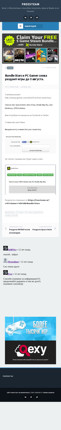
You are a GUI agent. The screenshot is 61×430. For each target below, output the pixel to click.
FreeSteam (30, 4)
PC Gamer (19, 212)
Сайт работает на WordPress (18, 393)
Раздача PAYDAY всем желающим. (19, 230)
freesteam (14, 87)
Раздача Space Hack (42, 228)
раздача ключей (11, 215)
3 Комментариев (50, 68)
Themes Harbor (48, 393)
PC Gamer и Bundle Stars (34, 212)
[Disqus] (30, 280)
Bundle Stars (10, 212)
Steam (10, 68)
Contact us (8, 376)
